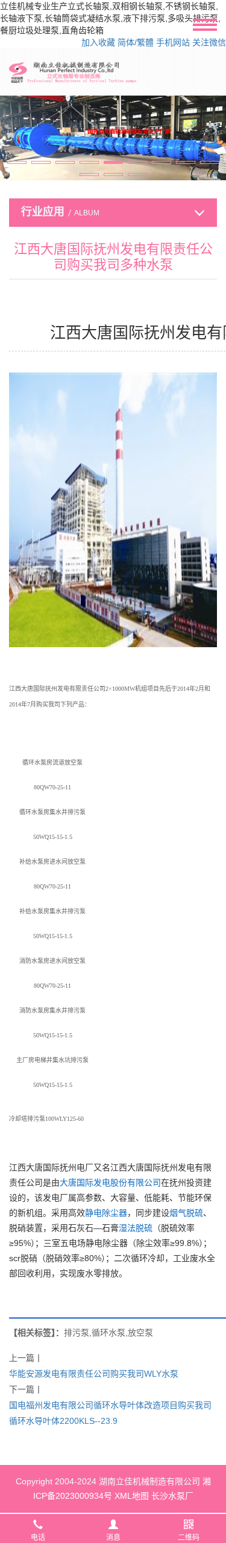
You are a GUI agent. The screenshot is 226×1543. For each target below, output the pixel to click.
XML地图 (132, 1496)
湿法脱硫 (135, 1228)
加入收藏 (98, 42)
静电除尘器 (106, 1213)
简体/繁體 (136, 42)
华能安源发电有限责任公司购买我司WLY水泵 (93, 1373)
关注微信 (209, 42)
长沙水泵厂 (172, 1496)
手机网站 (173, 42)
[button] (17, 162)
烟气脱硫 (186, 1213)
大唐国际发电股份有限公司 (110, 1182)
